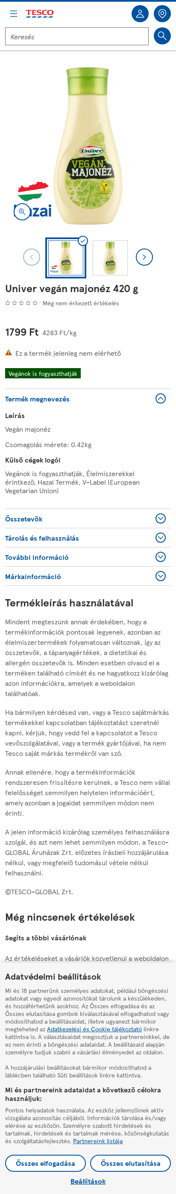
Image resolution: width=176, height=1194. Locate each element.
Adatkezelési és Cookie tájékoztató (94, 1028)
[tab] (65, 257)
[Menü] (13, 13)
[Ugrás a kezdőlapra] (40, 14)
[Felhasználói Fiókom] (140, 13)
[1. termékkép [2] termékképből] (88, 146)
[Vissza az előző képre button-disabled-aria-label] (31, 257)
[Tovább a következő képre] (144, 257)
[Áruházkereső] (162, 13)
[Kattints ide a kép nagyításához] (22, 211)
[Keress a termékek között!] (162, 35)
